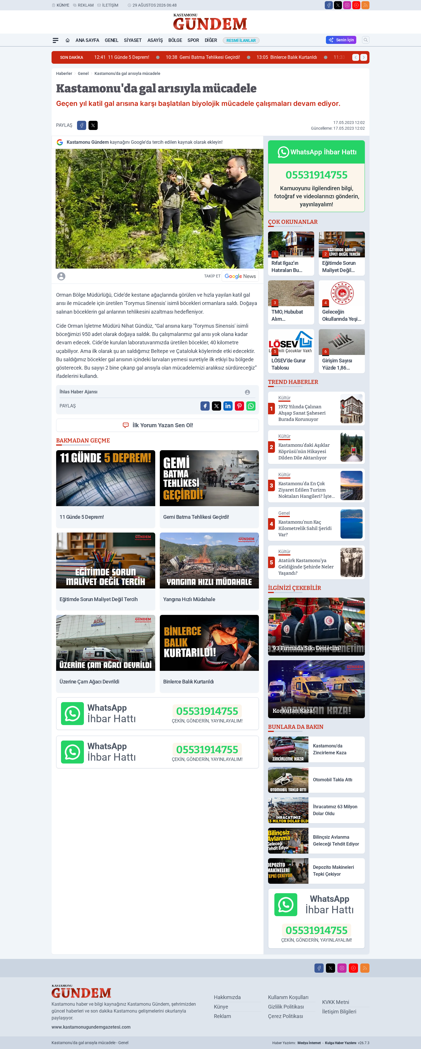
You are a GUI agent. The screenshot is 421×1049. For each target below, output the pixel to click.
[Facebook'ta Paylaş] (81, 125)
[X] (338, 5)
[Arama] (365, 40)
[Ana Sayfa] (67, 40)
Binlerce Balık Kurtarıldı (232, 57)
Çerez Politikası (285, 1016)
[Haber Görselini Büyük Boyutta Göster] (157, 209)
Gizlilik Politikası (286, 1007)
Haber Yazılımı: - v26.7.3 (320, 1043)
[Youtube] (356, 5)
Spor (193, 40)
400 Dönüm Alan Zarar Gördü (315, 57)
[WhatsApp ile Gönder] (250, 406)
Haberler (64, 73)
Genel (111, 40)
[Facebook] (329, 5)
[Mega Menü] (56, 40)
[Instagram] (347, 5)
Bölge (175, 40)
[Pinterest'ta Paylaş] (239, 406)
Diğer (211, 40)
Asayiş (155, 40)
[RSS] (365, 5)
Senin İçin (345, 40)
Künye (63, 5)
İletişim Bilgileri (339, 1012)
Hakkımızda (227, 997)
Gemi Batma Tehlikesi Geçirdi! (148, 57)
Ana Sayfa (87, 40)
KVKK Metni (335, 1002)
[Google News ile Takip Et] (240, 276)
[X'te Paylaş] (93, 125)
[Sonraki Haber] (363, 57)
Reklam (86, 5)
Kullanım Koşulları (288, 997)
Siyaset (132, 40)
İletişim (110, 5)
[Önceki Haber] (355, 57)
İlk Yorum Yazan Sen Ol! (163, 425)
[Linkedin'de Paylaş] (228, 406)
